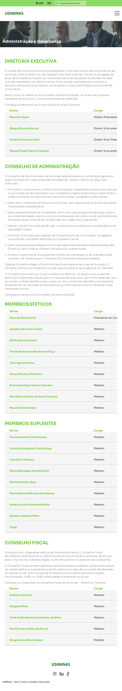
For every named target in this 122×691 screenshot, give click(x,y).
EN (49, 3)
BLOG (39, 3)
